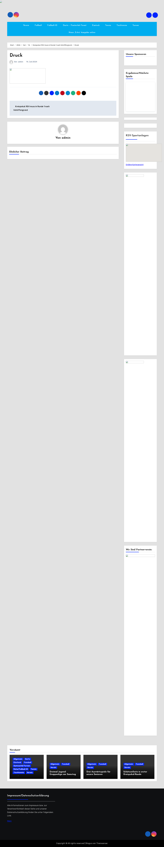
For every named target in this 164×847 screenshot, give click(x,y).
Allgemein (18, 759)
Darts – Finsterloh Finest (75, 25)
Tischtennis (122, 25)
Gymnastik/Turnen (22, 766)
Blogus (89, 843)
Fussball (27, 762)
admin (20, 62)
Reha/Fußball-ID (21, 769)
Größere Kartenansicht (135, 165)
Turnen (136, 25)
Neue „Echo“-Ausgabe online (82, 32)
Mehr (9, 821)
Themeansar (101, 843)
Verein (26, 25)
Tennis (108, 25)
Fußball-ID (52, 25)
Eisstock (96, 25)
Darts (27, 759)
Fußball (38, 25)
